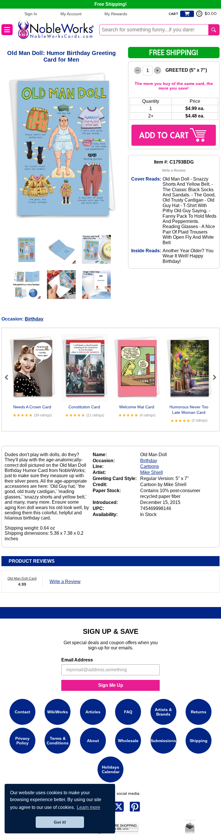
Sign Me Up (110, 685)
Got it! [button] (60, 822)
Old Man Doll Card (22, 579)
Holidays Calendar (110, 769)
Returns (198, 712)
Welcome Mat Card (136, 407)
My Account (70, 14)
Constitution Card (84, 407)
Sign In (30, 14)
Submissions (163, 740)
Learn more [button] (88, 807)
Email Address (77, 659)
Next (212, 377)
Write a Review (174, 170)
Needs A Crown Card (32, 407)
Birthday (34, 318)
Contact (22, 712)
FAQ (128, 712)
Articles (92, 712)
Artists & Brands (163, 711)
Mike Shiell (151, 472)
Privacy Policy (22, 740)
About (93, 740)
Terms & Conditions (57, 740)
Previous (9, 377)
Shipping (198, 740)
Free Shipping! (110, 4)
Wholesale (128, 740)
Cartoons (149, 466)
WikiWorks (57, 712)
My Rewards (115, 14)
